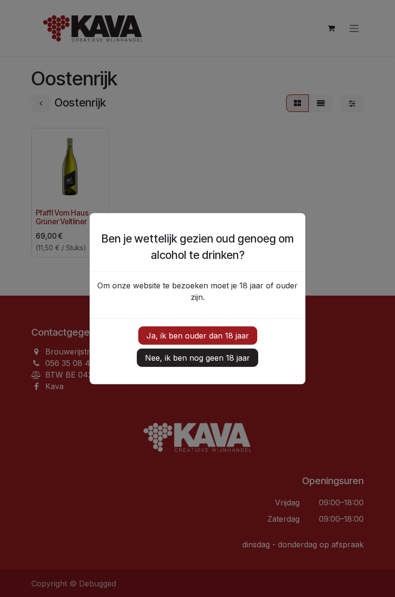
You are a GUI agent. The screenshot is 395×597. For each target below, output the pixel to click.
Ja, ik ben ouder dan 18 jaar (197, 335)
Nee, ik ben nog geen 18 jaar (197, 357)
